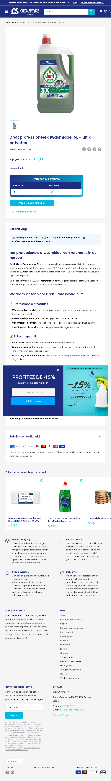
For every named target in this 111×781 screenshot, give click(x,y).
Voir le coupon (33, 400)
